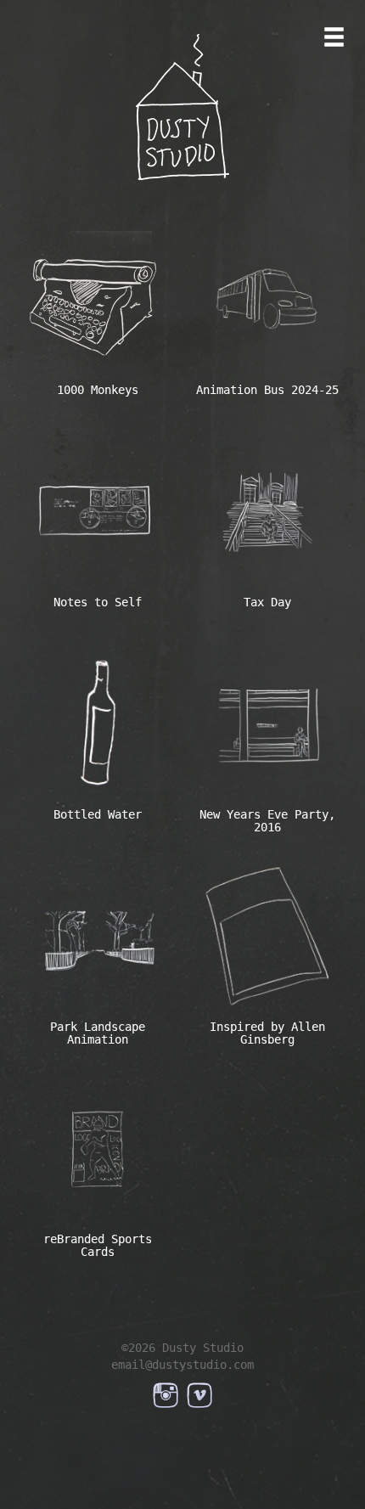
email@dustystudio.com (182, 1364)
